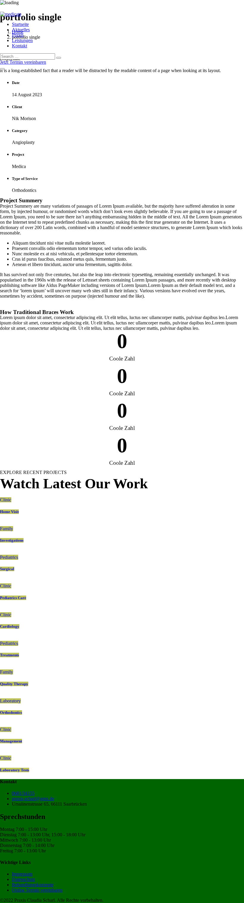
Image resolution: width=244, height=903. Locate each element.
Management (11, 741)
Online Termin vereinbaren (37, 890)
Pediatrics (9, 557)
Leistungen (22, 40)
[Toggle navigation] (2, 69)
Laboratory (10, 700)
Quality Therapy (14, 684)
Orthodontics (11, 712)
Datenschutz (23, 879)
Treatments (9, 655)
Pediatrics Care (13, 598)
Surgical (7, 569)
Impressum (22, 873)
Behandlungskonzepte (33, 884)
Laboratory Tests (14, 770)
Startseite (20, 24)
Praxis (18, 35)
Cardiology (9, 626)
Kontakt (19, 45)
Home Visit (9, 511)
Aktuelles (21, 29)
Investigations (12, 540)
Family (6, 528)
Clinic (5, 499)
